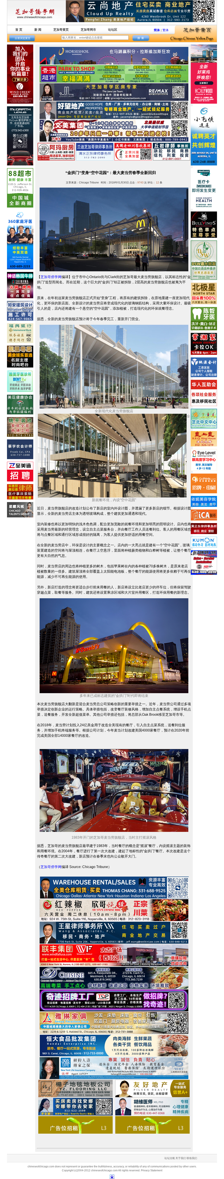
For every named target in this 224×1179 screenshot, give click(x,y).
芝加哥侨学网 (50, 277)
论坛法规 (169, 1158)
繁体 (166, 30)
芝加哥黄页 (61, 29)
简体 (157, 30)
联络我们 (192, 1158)
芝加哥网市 (88, 29)
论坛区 (112, 29)
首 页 (18, 29)
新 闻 (37, 29)
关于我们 (180, 1158)
